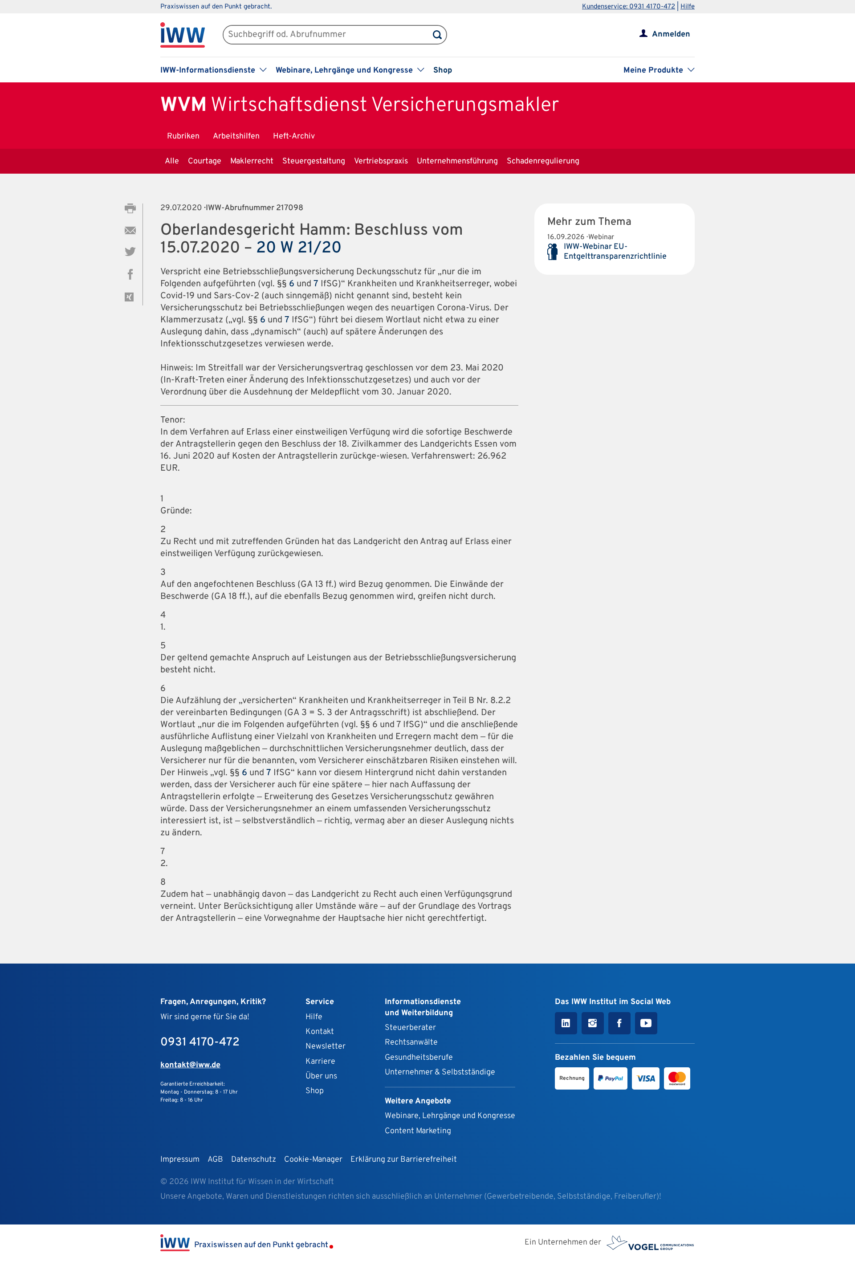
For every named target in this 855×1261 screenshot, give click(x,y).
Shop (442, 70)
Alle (172, 161)
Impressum (180, 1160)
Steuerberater (410, 1028)
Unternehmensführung (457, 161)
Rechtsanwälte (411, 1042)
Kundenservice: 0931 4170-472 (628, 7)
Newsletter (325, 1046)
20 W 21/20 (299, 248)
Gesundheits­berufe (419, 1058)
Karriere (320, 1062)
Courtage (204, 161)
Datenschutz (253, 1160)
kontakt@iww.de (190, 1065)
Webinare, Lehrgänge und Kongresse (450, 1116)
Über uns (321, 1076)
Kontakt (319, 1032)
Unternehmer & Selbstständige (440, 1072)
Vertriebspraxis (381, 161)
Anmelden (671, 34)
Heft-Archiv (294, 136)
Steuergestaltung (313, 161)
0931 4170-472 (200, 1042)
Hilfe (687, 7)
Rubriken (183, 136)
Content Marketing (418, 1131)
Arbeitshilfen (236, 136)
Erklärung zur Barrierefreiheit (403, 1160)
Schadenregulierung (543, 161)
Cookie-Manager (313, 1160)
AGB (215, 1160)
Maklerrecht (251, 161)
